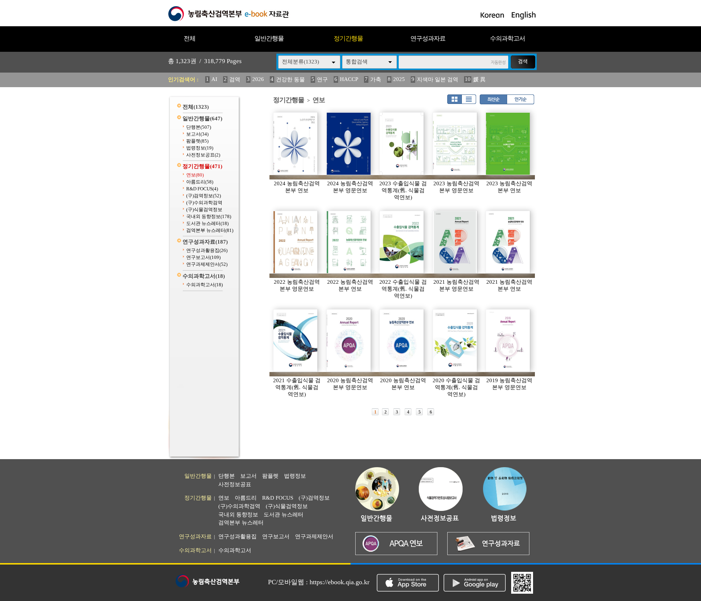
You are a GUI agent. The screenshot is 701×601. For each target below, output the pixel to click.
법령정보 (199, 148)
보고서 (197, 134)
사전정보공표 (203, 155)
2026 (258, 79)
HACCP (349, 79)
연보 (195, 175)
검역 (234, 79)
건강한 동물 (290, 79)
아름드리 (199, 182)
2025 (399, 79)
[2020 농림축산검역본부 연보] (402, 340)
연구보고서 (203, 257)
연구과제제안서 (206, 264)
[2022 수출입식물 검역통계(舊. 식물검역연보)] (402, 242)
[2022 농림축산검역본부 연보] (349, 242)
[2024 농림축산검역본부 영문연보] (349, 143)
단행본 (198, 127)
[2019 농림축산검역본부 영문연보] (508, 340)
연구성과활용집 (206, 250)
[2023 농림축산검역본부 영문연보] (455, 143)
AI (214, 79)
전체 (189, 38)
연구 (322, 79)
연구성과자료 (427, 38)
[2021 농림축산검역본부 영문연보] (455, 242)
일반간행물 (269, 38)
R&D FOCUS (202, 188)
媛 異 (479, 79)
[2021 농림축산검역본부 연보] (508, 242)
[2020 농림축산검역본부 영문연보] (349, 340)
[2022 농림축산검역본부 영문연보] (295, 242)
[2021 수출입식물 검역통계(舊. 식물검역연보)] (295, 340)
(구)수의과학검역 (204, 202)
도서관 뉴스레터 (207, 223)
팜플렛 (197, 141)
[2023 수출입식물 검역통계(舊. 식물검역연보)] (402, 143)
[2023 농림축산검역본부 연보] (508, 143)
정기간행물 (348, 38)
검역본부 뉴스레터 (209, 230)
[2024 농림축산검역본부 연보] (295, 143)
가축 (375, 79)
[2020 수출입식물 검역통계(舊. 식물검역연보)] (455, 340)
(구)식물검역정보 (204, 209)
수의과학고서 (507, 38)
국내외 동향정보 (208, 216)
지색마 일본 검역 (437, 79)
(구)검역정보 (203, 195)
